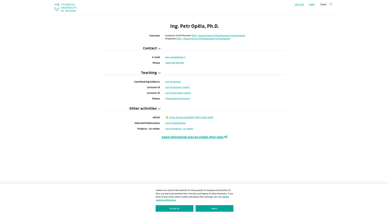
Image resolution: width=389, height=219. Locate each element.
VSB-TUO (299, 4)
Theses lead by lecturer (177, 98)
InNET (312, 4)
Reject (214, 208)
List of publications (175, 122)
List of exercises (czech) (178, 92)
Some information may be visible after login (193, 137)
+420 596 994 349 (174, 62)
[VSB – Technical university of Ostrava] (66, 8)
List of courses (173, 81)
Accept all (174, 208)
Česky (323, 4)
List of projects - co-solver (179, 128)
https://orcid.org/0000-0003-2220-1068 (191, 117)
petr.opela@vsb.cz (175, 57)
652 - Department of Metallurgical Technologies (218, 35)
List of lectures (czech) (177, 87)
